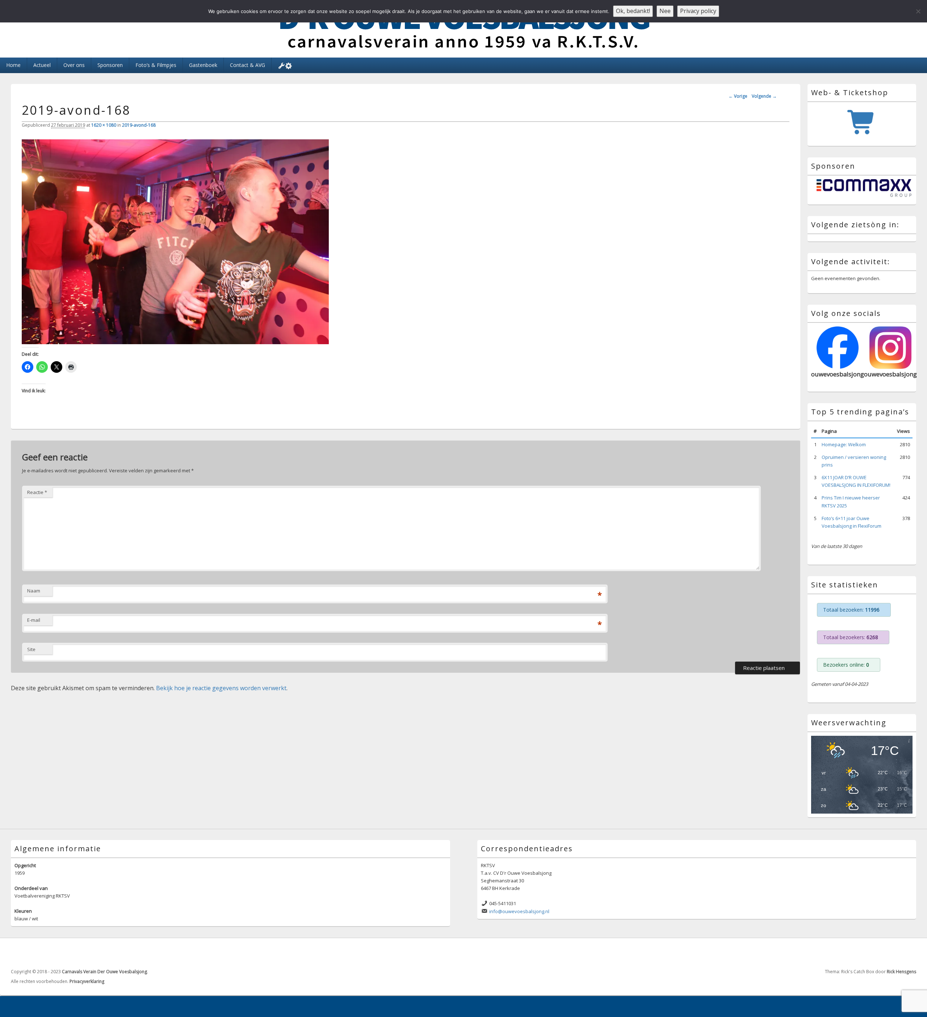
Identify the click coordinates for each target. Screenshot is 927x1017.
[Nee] (918, 11)
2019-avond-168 (139, 125)
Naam (33, 590)
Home (13, 65)
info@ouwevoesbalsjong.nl (519, 911)
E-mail (33, 620)
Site (31, 649)
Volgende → (764, 96)
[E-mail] (910, 953)
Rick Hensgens (901, 972)
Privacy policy (698, 11)
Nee (665, 11)
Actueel (42, 65)
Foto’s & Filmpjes (155, 65)
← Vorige (738, 96)
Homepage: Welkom (844, 444)
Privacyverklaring (87, 981)
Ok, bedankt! (633, 11)
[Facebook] (894, 953)
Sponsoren (110, 65)
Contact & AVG (247, 65)
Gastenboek (203, 65)
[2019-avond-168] (175, 342)
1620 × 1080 (103, 125)
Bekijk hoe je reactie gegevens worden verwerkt (221, 688)
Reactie (37, 492)
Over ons (74, 65)
